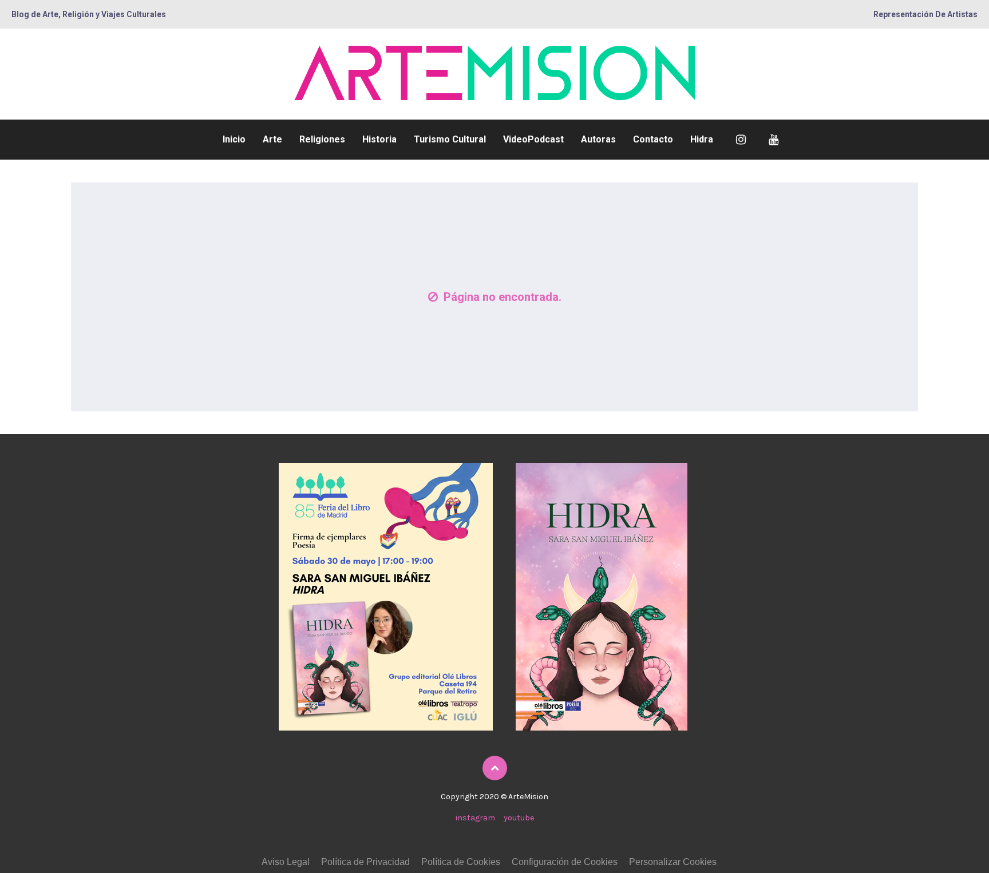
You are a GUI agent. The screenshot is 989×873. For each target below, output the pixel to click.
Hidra (701, 139)
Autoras (598, 139)
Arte (272, 139)
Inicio (234, 139)
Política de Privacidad (365, 862)
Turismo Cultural (450, 139)
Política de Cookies (460, 862)
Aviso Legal (286, 862)
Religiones (322, 139)
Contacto (653, 139)
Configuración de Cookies (565, 862)
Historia (379, 139)
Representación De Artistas (925, 14)
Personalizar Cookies (673, 862)
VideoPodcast (533, 139)
